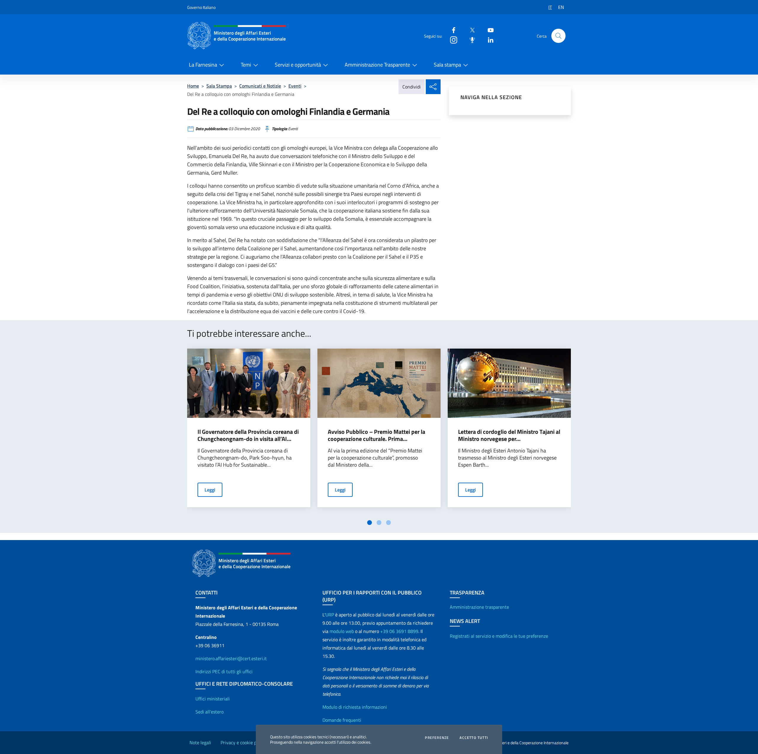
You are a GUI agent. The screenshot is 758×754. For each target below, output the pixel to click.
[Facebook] (451, 30)
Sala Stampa (219, 85)
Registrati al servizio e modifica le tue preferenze (499, 635)
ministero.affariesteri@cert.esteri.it (231, 658)
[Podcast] (470, 40)
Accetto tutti (474, 738)
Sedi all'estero (209, 711)
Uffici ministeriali (212, 698)
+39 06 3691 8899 (399, 631)
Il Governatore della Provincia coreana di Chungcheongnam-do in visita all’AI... (248, 435)
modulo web (342, 631)
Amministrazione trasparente (479, 606)
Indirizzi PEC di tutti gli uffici (224, 671)
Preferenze (437, 738)
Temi (246, 65)
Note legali (200, 742)
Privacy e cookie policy (243, 742)
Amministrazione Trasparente (377, 65)
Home (193, 85)
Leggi (210, 489)
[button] (558, 36)
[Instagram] (451, 40)
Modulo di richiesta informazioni (354, 706)
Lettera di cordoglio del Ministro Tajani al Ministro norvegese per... (509, 435)
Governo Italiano (201, 7)
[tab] (369, 522)
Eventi (294, 85)
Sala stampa (447, 65)
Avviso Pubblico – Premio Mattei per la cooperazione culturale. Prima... (376, 435)
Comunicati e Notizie (260, 85)
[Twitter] (470, 30)
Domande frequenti (341, 720)
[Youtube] (488, 30)
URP (329, 614)
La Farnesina (203, 65)
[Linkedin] (488, 40)
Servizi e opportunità (298, 65)
